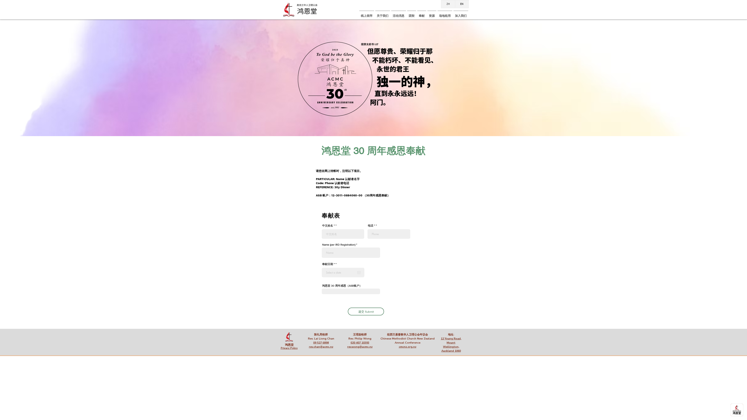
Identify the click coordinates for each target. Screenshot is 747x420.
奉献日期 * (330, 264)
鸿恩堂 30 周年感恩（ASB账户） (342, 285)
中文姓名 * (328, 225)
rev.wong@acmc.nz (360, 347)
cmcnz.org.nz (407, 347)
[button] (412, 14)
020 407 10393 (360, 343)
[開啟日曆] (358, 272)
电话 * (371, 225)
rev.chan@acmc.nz (321, 347)
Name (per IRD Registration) (338, 244)
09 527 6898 (321, 343)
